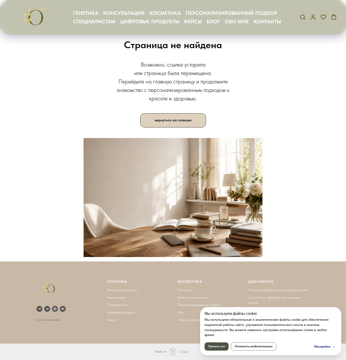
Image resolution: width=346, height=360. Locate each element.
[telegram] (47, 309)
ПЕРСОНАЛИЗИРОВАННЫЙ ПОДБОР (231, 13)
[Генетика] (39, 309)
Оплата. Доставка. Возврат (196, 320)
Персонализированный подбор (199, 305)
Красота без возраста (193, 297)
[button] (303, 17)
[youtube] (63, 309)
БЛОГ (213, 21)
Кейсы (111, 320)
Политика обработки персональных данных (278, 290)
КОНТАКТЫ (267, 21)
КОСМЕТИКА (165, 13)
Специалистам (117, 305)
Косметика (185, 290)
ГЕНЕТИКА (85, 13)
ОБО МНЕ (237, 21)
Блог (181, 312)
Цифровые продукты (121, 312)
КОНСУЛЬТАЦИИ (124, 13)
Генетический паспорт (122, 290)
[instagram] (55, 309)
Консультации (116, 297)
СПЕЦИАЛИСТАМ (94, 21)
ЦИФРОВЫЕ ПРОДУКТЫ (149, 21)
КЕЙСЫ (193, 21)
